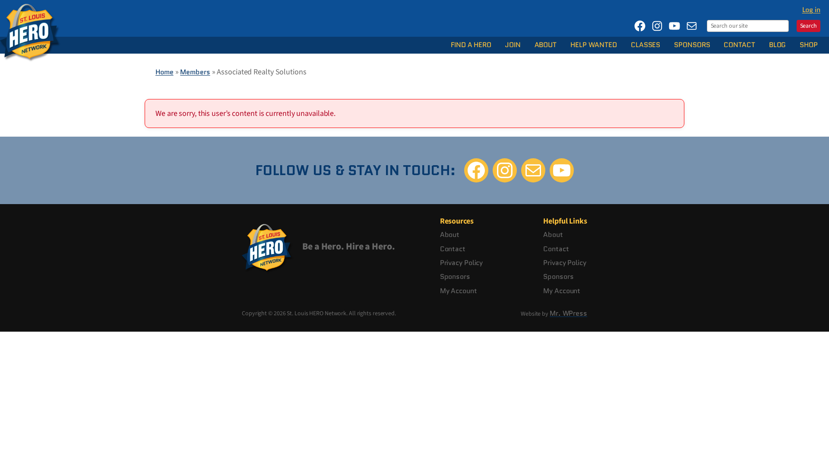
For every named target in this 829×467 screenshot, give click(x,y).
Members (195, 72)
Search (808, 26)
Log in (811, 10)
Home (164, 72)
